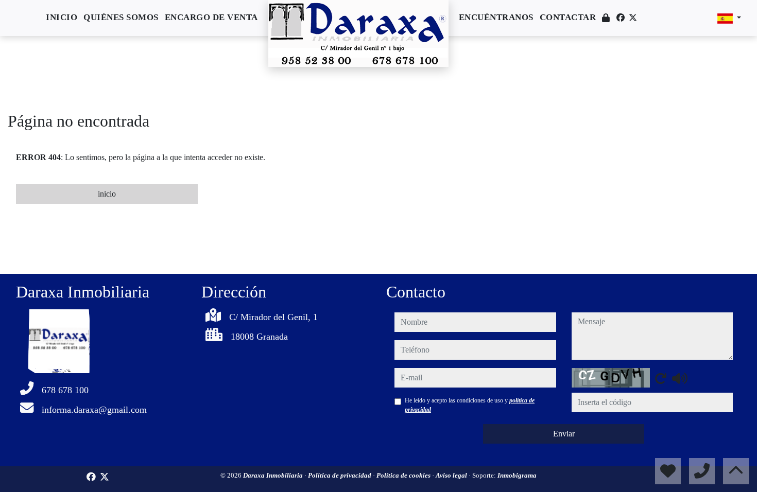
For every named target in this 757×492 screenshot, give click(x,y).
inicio (107, 193)
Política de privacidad (340, 475)
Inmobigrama (517, 475)
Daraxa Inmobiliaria (273, 475)
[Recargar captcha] (660, 378)
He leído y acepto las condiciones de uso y (470, 405)
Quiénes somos (121, 17)
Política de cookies (404, 475)
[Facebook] (620, 17)
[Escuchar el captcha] (680, 378)
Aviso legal (452, 475)
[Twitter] (633, 17)
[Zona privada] (606, 18)
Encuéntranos (496, 17)
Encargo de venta (211, 17)
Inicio (61, 17)
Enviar (564, 433)
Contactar (568, 17)
